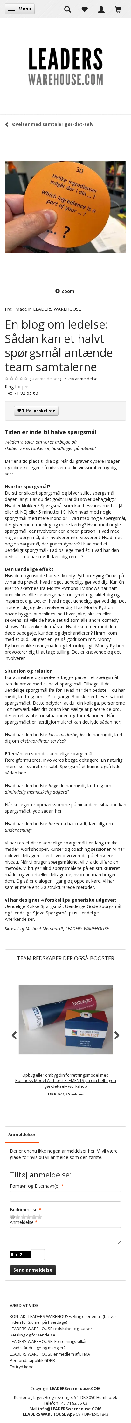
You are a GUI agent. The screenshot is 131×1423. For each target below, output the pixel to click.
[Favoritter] (84, 9)
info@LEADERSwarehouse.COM (70, 1409)
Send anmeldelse (32, 1270)
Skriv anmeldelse (81, 379)
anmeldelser (45, 379)
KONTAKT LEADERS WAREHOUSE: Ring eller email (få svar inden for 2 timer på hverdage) (63, 1319)
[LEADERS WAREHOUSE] (65, 66)
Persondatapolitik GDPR (32, 1360)
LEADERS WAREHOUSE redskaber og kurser (51, 1328)
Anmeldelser (22, 1134)
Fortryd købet (22, 1367)
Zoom (67, 291)
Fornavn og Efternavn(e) (35, 1186)
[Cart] (118, 9)
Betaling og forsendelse (32, 1335)
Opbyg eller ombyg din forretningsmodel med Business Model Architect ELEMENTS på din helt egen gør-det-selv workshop (65, 1080)
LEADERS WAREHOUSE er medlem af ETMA (50, 1354)
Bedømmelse (24, 1209)
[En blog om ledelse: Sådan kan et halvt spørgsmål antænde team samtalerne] (65, 207)
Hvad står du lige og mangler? (38, 1347)
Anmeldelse (22, 1222)
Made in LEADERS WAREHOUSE (48, 309)
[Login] (101, 9)
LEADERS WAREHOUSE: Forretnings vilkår (48, 1341)
